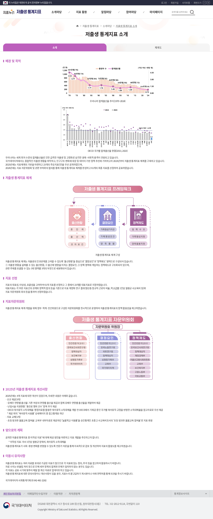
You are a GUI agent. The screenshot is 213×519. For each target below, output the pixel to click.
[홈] (77, 26)
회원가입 (174, 2)
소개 (55, 47)
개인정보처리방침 (12, 493)
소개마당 (107, 26)
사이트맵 (186, 2)
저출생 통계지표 (90, 26)
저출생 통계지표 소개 (126, 26)
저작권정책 (74, 493)
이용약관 (58, 493)
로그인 (164, 2)
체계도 (158, 47)
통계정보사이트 (181, 493)
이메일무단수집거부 (37, 493)
